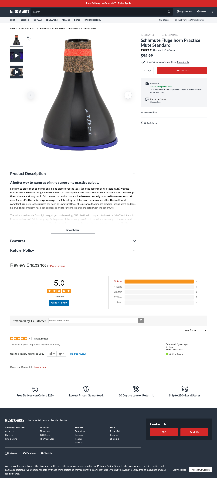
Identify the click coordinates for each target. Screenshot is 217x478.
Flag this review (77, 354)
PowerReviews (57, 266)
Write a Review (59, 303)
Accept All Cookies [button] (201, 469)
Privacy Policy (105, 465)
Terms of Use (12, 473)
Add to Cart (182, 70)
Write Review (169, 50)
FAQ (164, 432)
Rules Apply (124, 3)
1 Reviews (157, 50)
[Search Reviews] (141, 320)
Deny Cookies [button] (179, 469)
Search (36, 11)
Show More (73, 229)
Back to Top (40, 367)
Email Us (194, 432)
